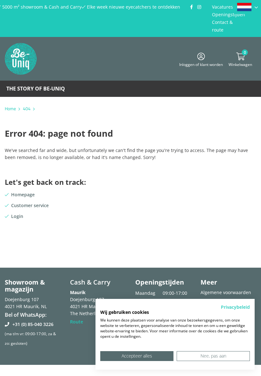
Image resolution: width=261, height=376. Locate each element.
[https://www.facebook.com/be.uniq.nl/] (191, 7)
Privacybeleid (235, 307)
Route (76, 322)
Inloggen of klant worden (201, 63)
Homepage (23, 195)
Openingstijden (228, 14)
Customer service (30, 205)
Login (17, 216)
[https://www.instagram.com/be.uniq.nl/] (199, 7)
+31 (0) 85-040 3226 (32, 324)
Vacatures (222, 7)
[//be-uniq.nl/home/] (247, 7)
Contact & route (222, 26)
